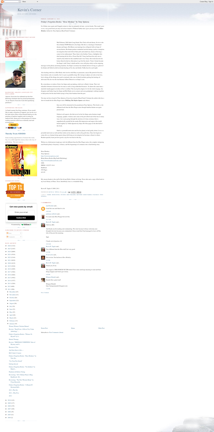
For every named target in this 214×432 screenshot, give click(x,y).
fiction (63, 194)
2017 (9, 272)
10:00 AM (48, 211)
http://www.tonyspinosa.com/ (50, 156)
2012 (9, 286)
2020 (9, 263)
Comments (11, 237)
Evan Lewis (49, 255)
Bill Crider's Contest (15, 353)
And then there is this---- (16, 350)
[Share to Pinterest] (80, 192)
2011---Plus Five (14, 393)
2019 (9, 266)
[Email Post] (69, 192)
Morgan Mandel (51, 277)
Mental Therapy (14, 339)
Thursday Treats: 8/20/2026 (15, 133)
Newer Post (44, 328)
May (11, 312)
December (12, 292)
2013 (9, 283)
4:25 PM (48, 252)
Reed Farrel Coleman (91, 194)
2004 (9, 418)
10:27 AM (48, 219)
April (11, 315)
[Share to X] (76, 192)
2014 (9, 280)
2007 (9, 409)
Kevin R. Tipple (51, 222)
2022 (9, 257)
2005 (9, 415)
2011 (9, 289)
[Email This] (72, 192)
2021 (9, 260)
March (11, 318)
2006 (9, 412)
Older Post (101, 328)
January (11, 324)
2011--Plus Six (13, 390)
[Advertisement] (73, 310)
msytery (79, 194)
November (12, 295)
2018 (9, 269)
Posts (9, 233)
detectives (56, 194)
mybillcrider (50, 206)
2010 (9, 400)
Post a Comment (45, 292)
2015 (9, 278)
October (12, 298)
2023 (9, 254)
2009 (9, 403)
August (11, 303)
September (12, 300)
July (10, 306)
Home (73, 328)
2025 (9, 249)
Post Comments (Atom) (56, 332)
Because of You (13, 347)
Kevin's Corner (29, 9)
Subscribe (21, 218)
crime (49, 194)
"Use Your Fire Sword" (15, 361)
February (12, 321)
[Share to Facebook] (78, 192)
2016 (9, 275)
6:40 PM (48, 274)
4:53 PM (48, 260)
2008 (9, 406)
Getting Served (13, 364)
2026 (9, 246)
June (11, 309)
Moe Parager (71, 194)
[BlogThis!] (74, 192)
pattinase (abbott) (51, 214)
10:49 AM (48, 244)
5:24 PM (48, 289)
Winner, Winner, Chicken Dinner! (19, 326)
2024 (9, 252)
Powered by (15, 224)
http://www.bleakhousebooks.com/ (51, 161)
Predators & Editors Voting (17, 372)
